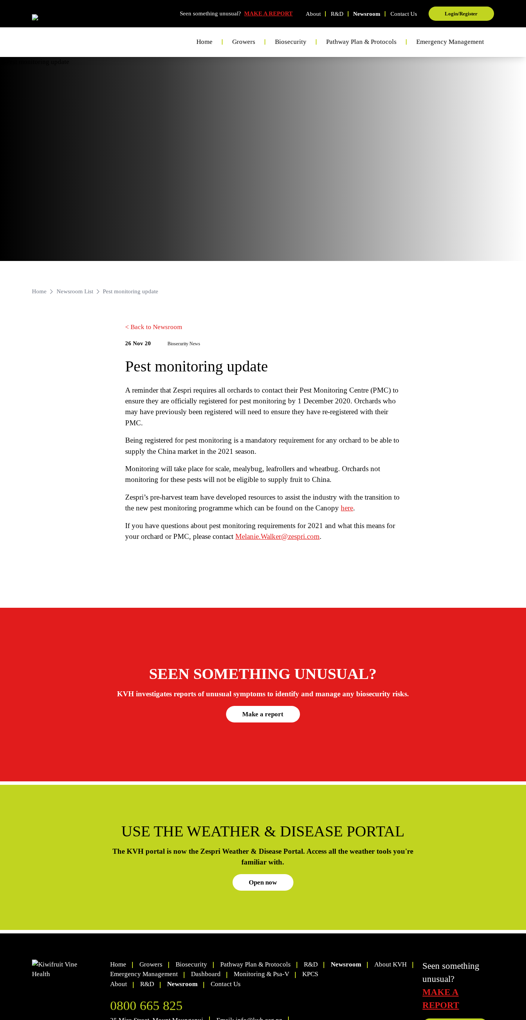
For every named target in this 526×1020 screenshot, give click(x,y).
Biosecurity (191, 964)
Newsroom (366, 14)
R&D (337, 14)
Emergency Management (450, 41)
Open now (263, 882)
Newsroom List (75, 291)
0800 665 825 (146, 1005)
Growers (150, 964)
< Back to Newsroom (153, 327)
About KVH (390, 964)
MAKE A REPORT (268, 13)
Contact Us (403, 14)
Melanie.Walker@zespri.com (277, 536)
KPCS (310, 974)
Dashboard (206, 974)
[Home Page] (61, 19)
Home (204, 41)
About (313, 14)
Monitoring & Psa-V (261, 974)
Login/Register (461, 14)
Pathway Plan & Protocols (255, 964)
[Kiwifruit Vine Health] (68, 969)
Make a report (262, 714)
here (347, 508)
